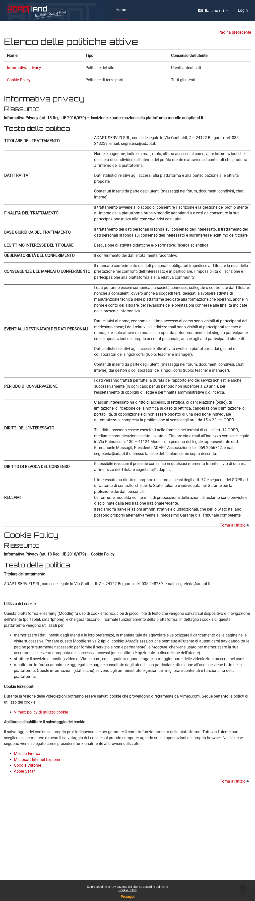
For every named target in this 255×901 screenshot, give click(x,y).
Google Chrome (27, 765)
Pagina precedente (234, 32)
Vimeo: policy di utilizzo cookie (41, 712)
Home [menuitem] (121, 9)
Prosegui (127, 897)
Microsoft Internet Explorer (37, 759)
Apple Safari (25, 771)
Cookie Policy (128, 890)
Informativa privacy (24, 67)
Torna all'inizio (233, 525)
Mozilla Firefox (27, 753)
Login (243, 10)
